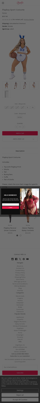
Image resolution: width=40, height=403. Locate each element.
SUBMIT (10, 207)
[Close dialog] (38, 190)
